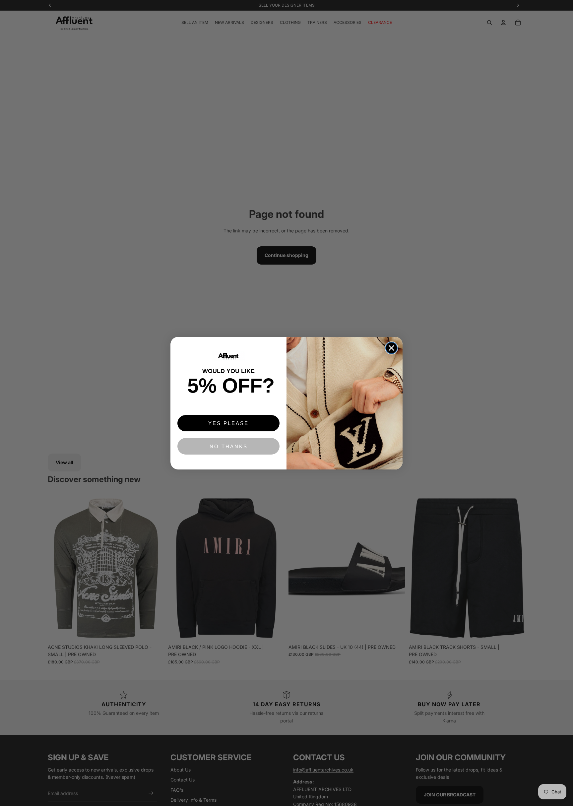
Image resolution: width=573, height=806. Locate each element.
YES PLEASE (228, 423)
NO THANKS (229, 446)
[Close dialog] (391, 348)
